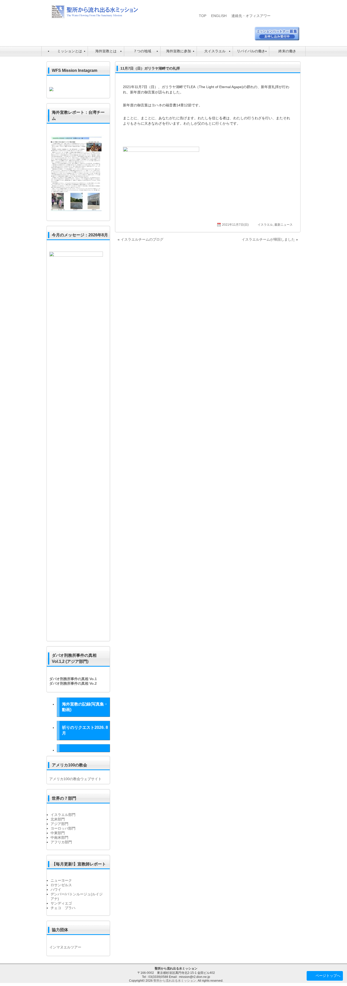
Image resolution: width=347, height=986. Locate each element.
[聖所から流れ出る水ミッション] (95, 17)
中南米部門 (59, 837)
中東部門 (58, 833)
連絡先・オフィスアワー (251, 16)
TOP (202, 16)
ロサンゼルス (61, 885)
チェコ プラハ (63, 908)
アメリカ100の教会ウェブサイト (75, 779)
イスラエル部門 (63, 815)
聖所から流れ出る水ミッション (174, 980)
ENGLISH (219, 16)
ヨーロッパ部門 (63, 828)
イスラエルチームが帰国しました (268, 239)
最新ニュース (283, 224)
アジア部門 (59, 824)
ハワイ (56, 890)
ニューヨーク (61, 880)
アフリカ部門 (61, 842)
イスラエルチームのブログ (142, 239)
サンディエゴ (61, 903)
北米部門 (58, 819)
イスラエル (265, 224)
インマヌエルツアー (65, 947)
